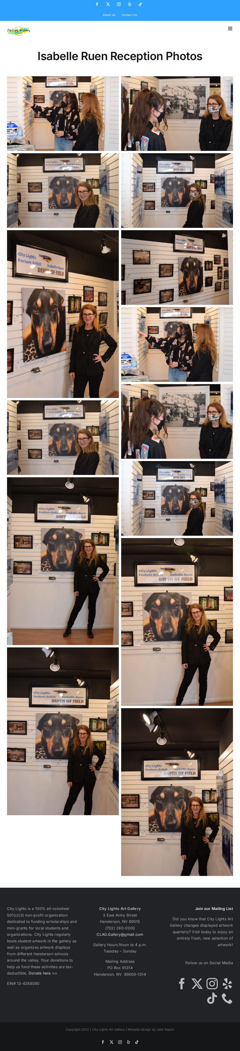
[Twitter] (197, 983)
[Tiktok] (212, 998)
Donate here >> (43, 973)
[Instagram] (212, 983)
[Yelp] (227, 983)
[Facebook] (182, 983)
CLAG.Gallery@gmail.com (120, 934)
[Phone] (227, 998)
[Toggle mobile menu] (230, 28)
